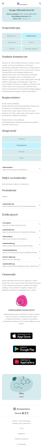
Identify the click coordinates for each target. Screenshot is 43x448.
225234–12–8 (26, 19)
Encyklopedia (21, 444)
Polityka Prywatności (21, 439)
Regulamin (21, 433)
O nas (21, 428)
